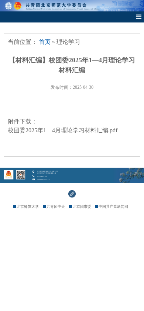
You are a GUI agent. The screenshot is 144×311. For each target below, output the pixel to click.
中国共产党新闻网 (113, 207)
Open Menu (138, 16)
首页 (45, 42)
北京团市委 (82, 207)
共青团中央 (56, 207)
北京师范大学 (28, 207)
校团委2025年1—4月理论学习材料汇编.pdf (62, 130)
